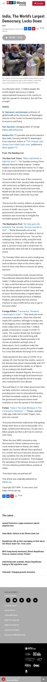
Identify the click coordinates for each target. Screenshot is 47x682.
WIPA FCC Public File (12, 625)
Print (42, 28)
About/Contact (10, 610)
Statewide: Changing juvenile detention (18, 572)
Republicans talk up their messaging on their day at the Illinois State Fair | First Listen (23, 542)
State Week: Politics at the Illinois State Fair (20, 533)
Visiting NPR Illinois (11, 615)
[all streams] (44, 679)
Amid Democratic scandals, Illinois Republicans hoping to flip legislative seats (21, 563)
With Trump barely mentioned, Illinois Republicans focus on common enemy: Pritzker (23, 552)
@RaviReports (15, 130)
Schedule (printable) (12, 630)
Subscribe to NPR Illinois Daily (15, 635)
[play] (3, 679)
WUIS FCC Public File (12, 620)
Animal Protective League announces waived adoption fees (20, 524)
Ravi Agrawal (8, 127)
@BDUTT (12, 147)
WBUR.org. (7, 482)
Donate (40, 3)
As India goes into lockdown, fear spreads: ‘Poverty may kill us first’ (22, 227)
